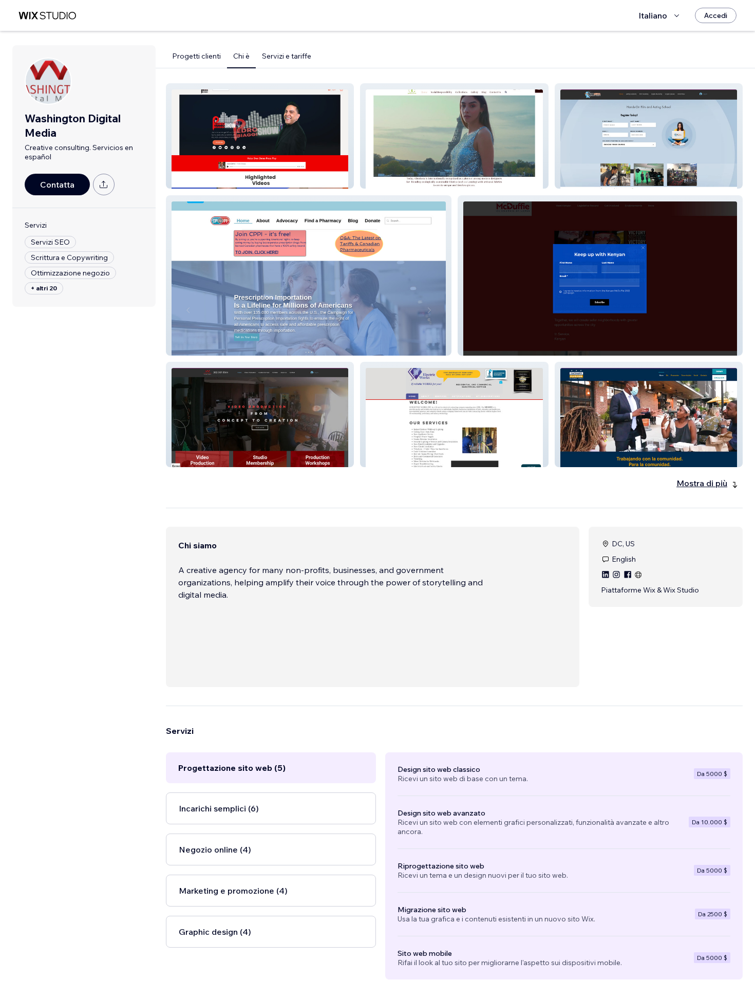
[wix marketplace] (47, 16)
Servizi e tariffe (286, 56)
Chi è (241, 56)
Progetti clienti (196, 56)
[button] (260, 136)
